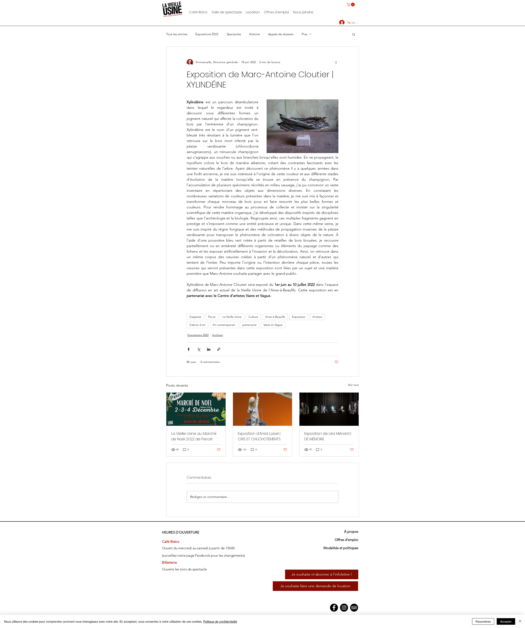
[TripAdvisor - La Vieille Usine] (354, 608)
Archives (217, 335)
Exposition (298, 317)
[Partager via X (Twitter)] (199, 349)
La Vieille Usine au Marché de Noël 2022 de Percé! (193, 436)
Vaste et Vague (273, 325)
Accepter (506, 621)
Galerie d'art (197, 325)
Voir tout (353, 385)
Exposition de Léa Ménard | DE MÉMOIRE (327, 436)
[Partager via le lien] (219, 349)
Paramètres (483, 621)
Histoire (254, 34)
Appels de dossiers (280, 34)
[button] (351, 4)
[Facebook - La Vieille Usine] (334, 608)
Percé (212, 317)
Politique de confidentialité (220, 621)
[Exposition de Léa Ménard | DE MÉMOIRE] (329, 409)
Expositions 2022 (206, 34)
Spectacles (234, 34)
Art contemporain (223, 325)
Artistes (317, 317)
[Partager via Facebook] (189, 349)
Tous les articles (176, 34)
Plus (304, 34)
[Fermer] (520, 621)
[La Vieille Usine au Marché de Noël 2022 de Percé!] (196, 409)
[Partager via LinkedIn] (209, 349)
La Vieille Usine (232, 317)
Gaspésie (195, 317)
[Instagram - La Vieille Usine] (344, 608)
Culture (253, 317)
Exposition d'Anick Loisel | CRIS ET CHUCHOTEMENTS (259, 436)
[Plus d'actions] (335, 62)
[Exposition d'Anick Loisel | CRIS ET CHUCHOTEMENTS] (262, 409)
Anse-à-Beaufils (275, 317)
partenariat (249, 325)
